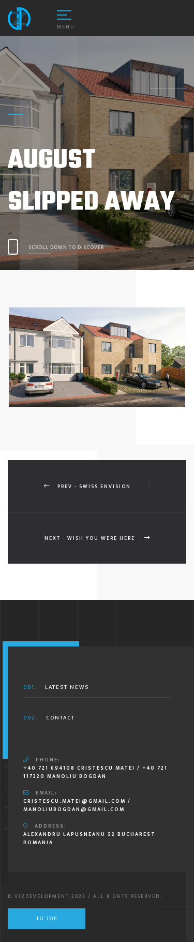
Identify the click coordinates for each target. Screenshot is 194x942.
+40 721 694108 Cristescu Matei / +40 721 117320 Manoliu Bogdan (95, 772)
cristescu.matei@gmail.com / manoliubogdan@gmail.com (77, 805)
